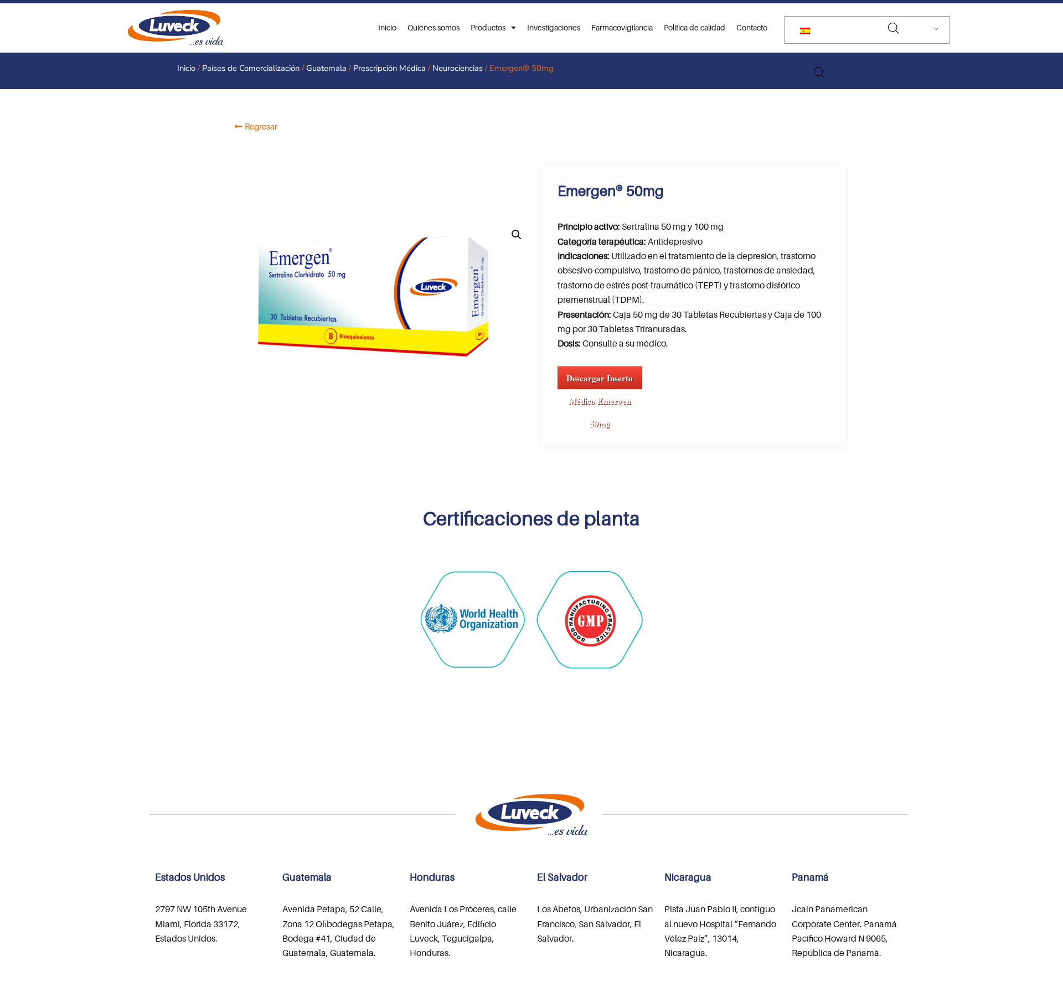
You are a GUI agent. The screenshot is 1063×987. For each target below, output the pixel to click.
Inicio (387, 27)
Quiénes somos (433, 27)
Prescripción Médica (389, 68)
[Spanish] (865, 30)
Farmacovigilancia (622, 27)
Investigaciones (553, 27)
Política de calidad (694, 27)
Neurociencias (457, 68)
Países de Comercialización (251, 68)
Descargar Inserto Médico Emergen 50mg (599, 380)
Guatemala (326, 68)
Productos (488, 27)
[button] (517, 235)
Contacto (751, 27)
